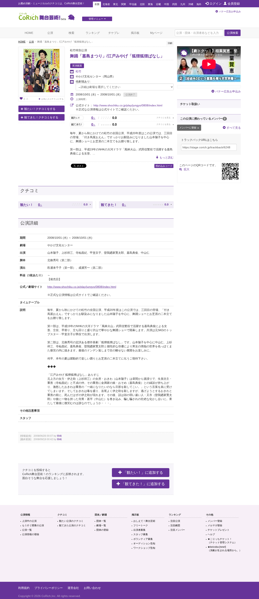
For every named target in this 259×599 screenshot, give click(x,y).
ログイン (215, 3)
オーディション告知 (144, 543)
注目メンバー (177, 529)
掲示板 (135, 32)
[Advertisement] (129, 568)
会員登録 (234, 3)
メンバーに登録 (187, 127)
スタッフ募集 (140, 534)
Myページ (156, 32)
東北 (115, 4)
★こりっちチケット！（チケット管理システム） (222, 541)
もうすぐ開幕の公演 (33, 525)
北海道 (106, 4)
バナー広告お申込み (230, 11)
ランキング (93, 32)
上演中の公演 (29, 521)
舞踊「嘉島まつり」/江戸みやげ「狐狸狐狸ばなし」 (117, 56)
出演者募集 (139, 529)
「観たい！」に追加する (143, 473)
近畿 (158, 4)
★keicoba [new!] (225, 549)
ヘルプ (211, 534)
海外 (198, 4)
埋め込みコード (163, 166)
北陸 (142, 4)
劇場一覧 (101, 525)
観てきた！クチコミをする (41, 117)
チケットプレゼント (218, 529)
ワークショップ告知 (144, 548)
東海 (150, 4)
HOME (29, 32)
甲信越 (133, 4)
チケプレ (114, 32)
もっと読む (166, 157)
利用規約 (24, 587)
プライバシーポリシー (48, 587)
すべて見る (234, 127)
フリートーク (140, 525)
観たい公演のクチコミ (71, 521)
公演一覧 (27, 529)
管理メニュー (96, 18)
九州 (182, 4)
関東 (123, 4)
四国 (174, 4)
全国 (96, 4)
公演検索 (232, 32)
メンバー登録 (215, 521)
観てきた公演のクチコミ (72, 525)
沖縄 (190, 4)
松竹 (78, 71)
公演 (50, 32)
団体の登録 (102, 529)
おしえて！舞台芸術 (144, 521)
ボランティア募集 (143, 539)
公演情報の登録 (30, 534)
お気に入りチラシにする (52, 99)
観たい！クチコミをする (39, 108)
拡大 (186, 169)
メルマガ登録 (215, 525)
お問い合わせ (92, 587)
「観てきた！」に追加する (143, 484)
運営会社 (73, 587)
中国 (166, 4)
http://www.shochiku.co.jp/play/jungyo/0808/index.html (127, 105)
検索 (71, 32)
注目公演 (175, 521)
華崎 (59, 435)
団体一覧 (101, 521)
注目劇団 (175, 525)
